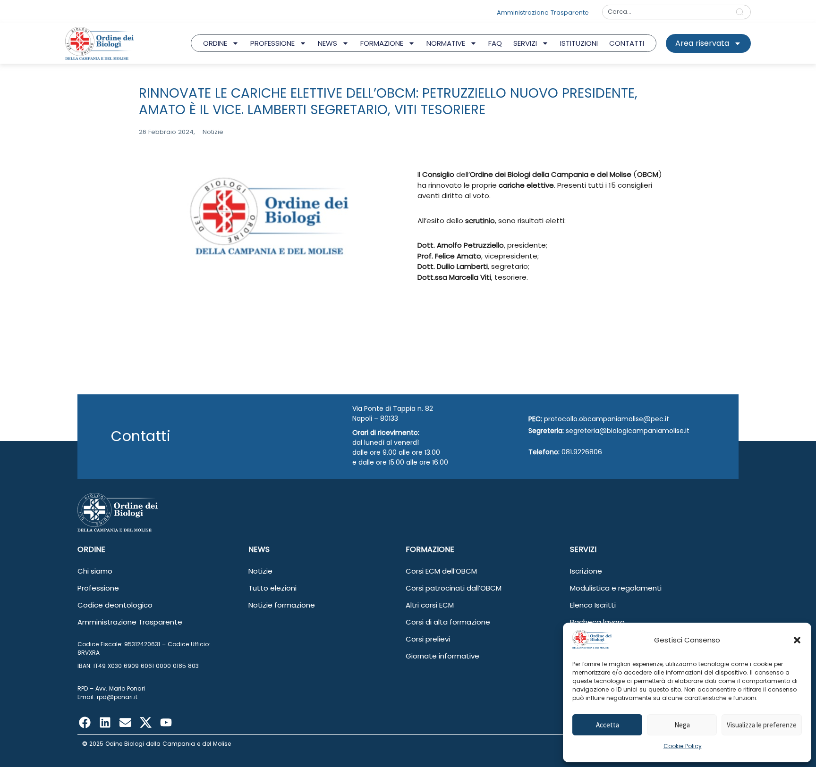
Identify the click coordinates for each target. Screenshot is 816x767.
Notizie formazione (281, 605)
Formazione (381, 43)
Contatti (626, 43)
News (327, 43)
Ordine (215, 43)
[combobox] (666, 12)
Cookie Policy (682, 746)
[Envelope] (125, 723)
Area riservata (702, 43)
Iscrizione (586, 571)
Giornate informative (442, 656)
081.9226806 (581, 452)
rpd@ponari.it (117, 697)
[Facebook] (84, 723)
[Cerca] (741, 12)
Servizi (525, 43)
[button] (797, 640)
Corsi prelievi (428, 639)
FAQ (495, 43)
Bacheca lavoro (597, 622)
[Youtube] (166, 723)
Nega (682, 724)
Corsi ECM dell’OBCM (441, 571)
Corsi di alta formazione (448, 622)
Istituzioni (579, 43)
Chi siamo (94, 571)
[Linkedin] (105, 723)
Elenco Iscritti (593, 605)
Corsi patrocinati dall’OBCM (454, 588)
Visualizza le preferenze (762, 724)
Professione (272, 43)
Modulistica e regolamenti (616, 588)
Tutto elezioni (272, 588)
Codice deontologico (115, 605)
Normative (445, 43)
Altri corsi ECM (430, 605)
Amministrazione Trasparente (129, 622)
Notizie (260, 571)
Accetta (607, 724)
